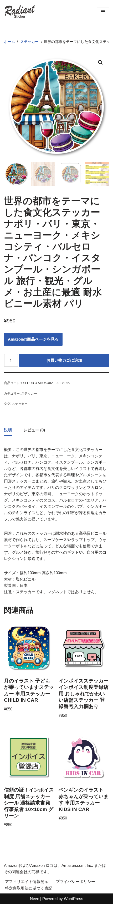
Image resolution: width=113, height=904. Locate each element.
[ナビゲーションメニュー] (103, 11)
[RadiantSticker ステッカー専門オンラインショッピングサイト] (19, 11)
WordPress (73, 898)
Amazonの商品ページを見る (33, 339)
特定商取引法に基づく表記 (28, 888)
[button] (100, 62)
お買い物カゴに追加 (64, 360)
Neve (34, 898)
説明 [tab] (8, 430)
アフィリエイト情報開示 (26, 881)
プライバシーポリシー (75, 881)
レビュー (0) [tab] (34, 430)
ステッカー (29, 42)
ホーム (9, 42)
